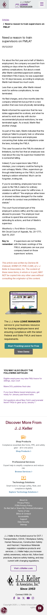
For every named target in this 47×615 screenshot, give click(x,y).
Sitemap (23, 524)
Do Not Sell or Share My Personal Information (23, 508)
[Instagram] (33, 598)
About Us (23, 500)
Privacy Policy (23, 503)
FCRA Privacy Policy (23, 505)
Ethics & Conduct (23, 514)
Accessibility (23, 516)
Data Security (23, 522)
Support (23, 519)
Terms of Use (23, 511)
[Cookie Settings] (4, 610)
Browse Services (23, 471)
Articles (5, 19)
